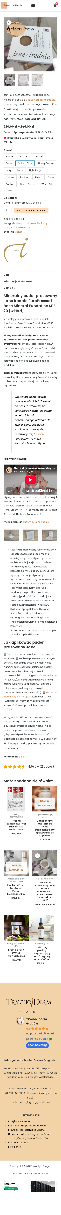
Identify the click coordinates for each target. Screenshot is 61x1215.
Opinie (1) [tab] (9, 288)
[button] (33, 5)
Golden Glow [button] (25, 163)
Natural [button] (10, 177)
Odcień (8, 150)
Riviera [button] (38, 177)
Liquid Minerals (34, 505)
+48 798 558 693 (13, 1093)
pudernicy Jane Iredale (36, 522)
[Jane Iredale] (16, 250)
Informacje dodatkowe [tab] (18, 281)
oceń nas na (36, 1045)
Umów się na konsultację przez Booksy (30, 1134)
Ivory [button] (8, 170)
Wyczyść (8, 190)
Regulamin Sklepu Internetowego (27, 1125)
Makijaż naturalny (26, 223)
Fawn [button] (9, 163)
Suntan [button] (10, 184)
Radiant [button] (24, 177)
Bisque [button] (23, 156)
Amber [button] (10, 156)
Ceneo (19, 231)
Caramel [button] (38, 156)
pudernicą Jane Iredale (40, 100)
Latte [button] (20, 170)
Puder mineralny (20, 227)
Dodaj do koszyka (31, 210)
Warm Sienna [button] (27, 184)
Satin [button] (51, 177)
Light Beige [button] (35, 170)
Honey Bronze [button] (46, 163)
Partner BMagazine (18, 1142)
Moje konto (14, 1146)
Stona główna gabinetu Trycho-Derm (29, 1138)
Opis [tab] (6, 274)
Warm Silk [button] (47, 184)
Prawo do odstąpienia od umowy (26, 1129)
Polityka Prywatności (19, 1121)
